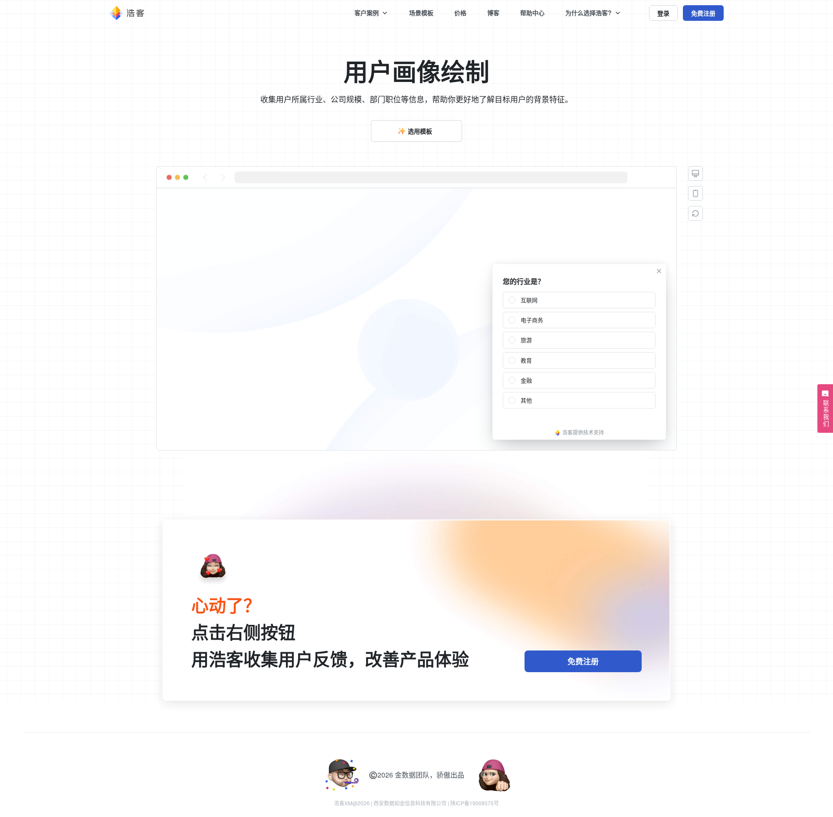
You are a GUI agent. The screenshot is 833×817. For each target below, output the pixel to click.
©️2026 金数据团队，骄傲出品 (416, 775)
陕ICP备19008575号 (474, 803)
